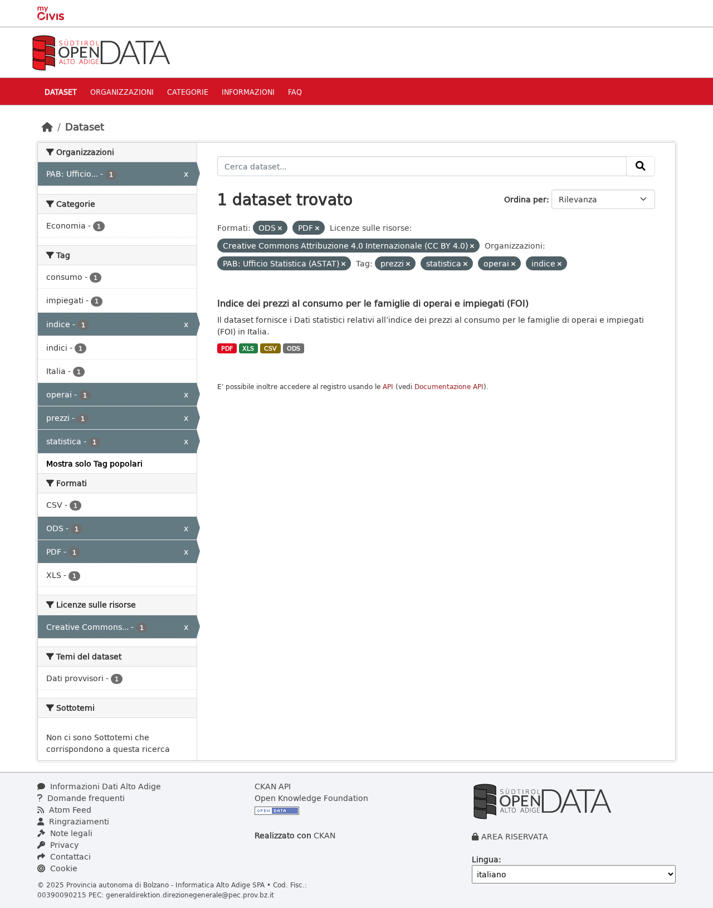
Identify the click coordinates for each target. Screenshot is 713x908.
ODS (293, 348)
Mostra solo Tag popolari (94, 463)
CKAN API (273, 786)
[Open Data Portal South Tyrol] (101, 51)
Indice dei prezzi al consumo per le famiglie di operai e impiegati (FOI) (373, 303)
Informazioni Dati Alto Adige (104, 786)
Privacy (63, 845)
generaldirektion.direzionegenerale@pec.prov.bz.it (190, 895)
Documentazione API (449, 386)
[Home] (47, 126)
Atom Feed (69, 809)
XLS (248, 348)
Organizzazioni (122, 92)
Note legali (70, 833)
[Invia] (640, 166)
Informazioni (248, 92)
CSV (270, 348)
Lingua (485, 859)
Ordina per (525, 199)
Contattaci (69, 856)
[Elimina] (280, 228)
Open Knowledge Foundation (311, 798)
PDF (227, 348)
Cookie (62, 868)
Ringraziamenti (78, 821)
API (388, 386)
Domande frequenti (85, 798)
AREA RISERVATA (514, 836)
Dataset (61, 92)
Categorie (187, 92)
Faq (295, 92)
